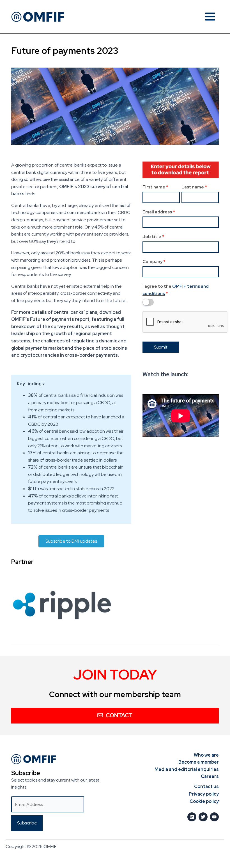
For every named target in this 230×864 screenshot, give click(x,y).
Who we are (206, 755)
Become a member (198, 762)
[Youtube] (214, 816)
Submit (160, 347)
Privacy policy (204, 794)
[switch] (148, 302)
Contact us (206, 786)
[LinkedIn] (191, 816)
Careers (210, 776)
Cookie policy (204, 801)
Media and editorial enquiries (187, 769)
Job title (153, 236)
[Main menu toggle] (210, 16)
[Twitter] (203, 816)
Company (153, 261)
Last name (194, 187)
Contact (119, 715)
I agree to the (175, 290)
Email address (158, 212)
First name (155, 187)
